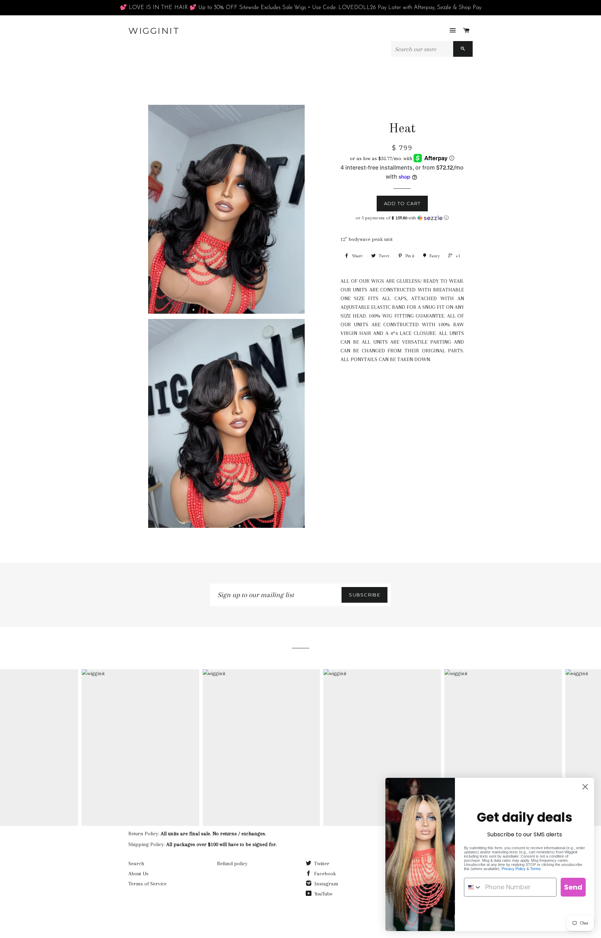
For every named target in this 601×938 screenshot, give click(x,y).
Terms (535, 869)
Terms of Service (147, 884)
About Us (138, 873)
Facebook (324, 873)
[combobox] (473, 887)
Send (573, 887)
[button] (402, 218)
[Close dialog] (585, 787)
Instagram (325, 884)
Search (136, 863)
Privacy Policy (514, 869)
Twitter (321, 863)
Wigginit (153, 30)
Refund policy (232, 863)
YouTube (322, 894)
